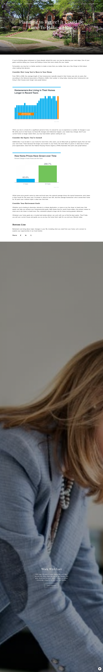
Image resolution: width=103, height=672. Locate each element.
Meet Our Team (17, 3)
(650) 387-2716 (93, 3)
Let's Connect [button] (51, 585)
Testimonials (28, 3)
